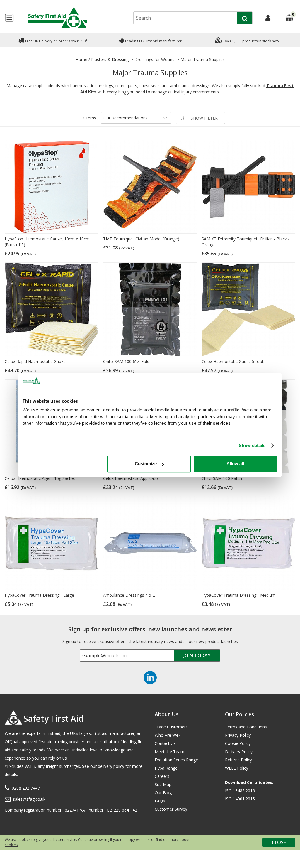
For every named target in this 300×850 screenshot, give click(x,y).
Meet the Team (169, 751)
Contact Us (165, 743)
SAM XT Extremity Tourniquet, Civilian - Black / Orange (245, 241)
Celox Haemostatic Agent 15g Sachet (40, 478)
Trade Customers (171, 727)
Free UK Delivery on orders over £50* (56, 40)
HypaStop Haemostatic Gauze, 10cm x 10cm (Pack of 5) (47, 241)
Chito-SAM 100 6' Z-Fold (126, 361)
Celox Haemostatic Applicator (131, 478)
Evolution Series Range (176, 760)
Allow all (235, 463)
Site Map (163, 784)
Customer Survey (171, 809)
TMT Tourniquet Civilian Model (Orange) (141, 239)
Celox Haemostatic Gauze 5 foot (233, 361)
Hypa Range (166, 768)
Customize (146, 463)
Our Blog (163, 792)
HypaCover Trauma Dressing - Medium (239, 595)
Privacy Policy (238, 735)
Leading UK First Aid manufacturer (153, 40)
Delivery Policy (239, 751)
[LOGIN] (267, 18)
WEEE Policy (236, 768)
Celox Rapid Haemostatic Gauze (35, 361)
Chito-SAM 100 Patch (222, 478)
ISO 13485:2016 (240, 790)
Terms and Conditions (246, 727)
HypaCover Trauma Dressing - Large (39, 595)
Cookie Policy (237, 743)
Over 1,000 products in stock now (250, 40)
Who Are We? (167, 735)
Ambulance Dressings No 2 (129, 595)
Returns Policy (238, 760)
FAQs (160, 801)
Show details (252, 445)
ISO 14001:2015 (240, 799)
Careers (162, 776)
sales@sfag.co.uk (29, 799)
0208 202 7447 (26, 788)
